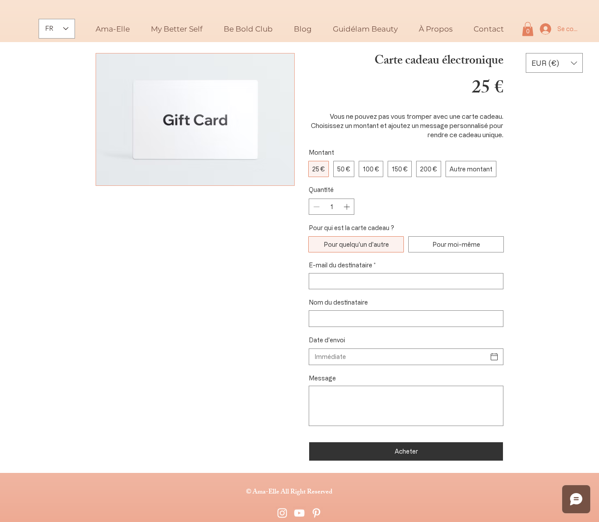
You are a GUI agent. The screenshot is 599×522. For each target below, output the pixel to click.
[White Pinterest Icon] (316, 513)
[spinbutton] (331, 206)
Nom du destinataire (338, 302)
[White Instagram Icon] (282, 513)
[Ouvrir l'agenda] (494, 357)
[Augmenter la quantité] (347, 206)
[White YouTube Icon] (299, 513)
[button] (302, 29)
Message (322, 378)
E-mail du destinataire (342, 265)
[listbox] (554, 63)
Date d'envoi (327, 340)
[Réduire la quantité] (315, 206)
